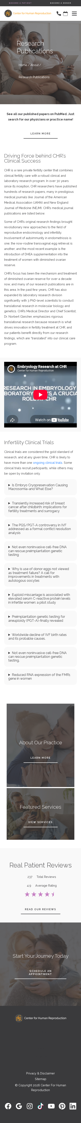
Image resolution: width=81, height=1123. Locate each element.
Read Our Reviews (40, 909)
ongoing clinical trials (47, 462)
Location (40, 1032)
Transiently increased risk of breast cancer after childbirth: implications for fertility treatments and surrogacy (37, 507)
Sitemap (40, 1079)
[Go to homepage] (25, 13)
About (34, 65)
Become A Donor (60, 3)
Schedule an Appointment (40, 972)
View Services (40, 822)
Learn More (41, 133)
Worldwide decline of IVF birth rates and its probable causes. (37, 636)
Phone (40, 1040)
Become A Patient (20, 3)
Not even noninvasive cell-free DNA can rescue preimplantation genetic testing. (37, 657)
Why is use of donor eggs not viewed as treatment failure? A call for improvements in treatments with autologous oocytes (38, 574)
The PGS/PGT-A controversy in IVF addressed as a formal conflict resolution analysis (39, 529)
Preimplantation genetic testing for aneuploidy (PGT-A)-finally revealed (36, 618)
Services (40, 1056)
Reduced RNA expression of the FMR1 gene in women (39, 677)
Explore (40, 1048)
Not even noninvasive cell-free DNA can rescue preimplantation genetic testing (37, 551)
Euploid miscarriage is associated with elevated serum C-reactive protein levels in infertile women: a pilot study (39, 598)
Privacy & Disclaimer (40, 1073)
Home (23, 65)
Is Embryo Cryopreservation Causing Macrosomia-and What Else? (38, 487)
